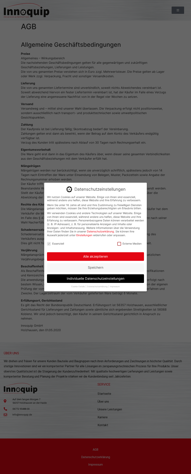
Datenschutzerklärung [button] (97, 286)
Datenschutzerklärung (100, 231)
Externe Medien (132, 243)
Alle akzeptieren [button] (95, 256)
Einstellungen (84, 235)
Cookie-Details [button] (78, 286)
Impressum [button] (115, 286)
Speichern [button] (95, 267)
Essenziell (58, 243)
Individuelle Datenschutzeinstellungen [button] (95, 278)
